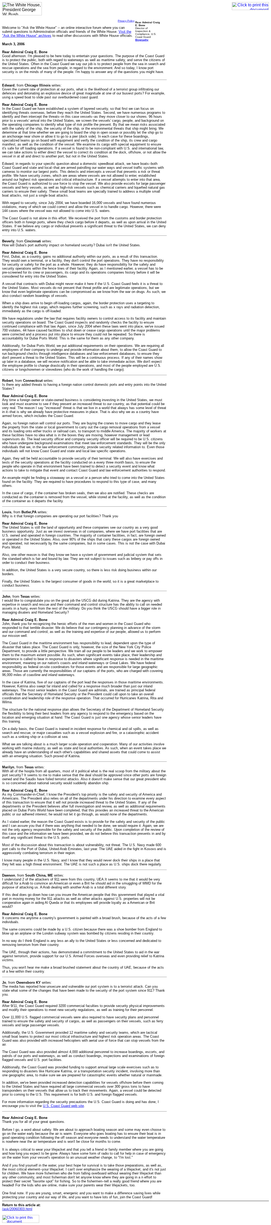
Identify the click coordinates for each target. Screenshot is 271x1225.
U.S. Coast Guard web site (63, 1106)
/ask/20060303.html (17, 1209)
